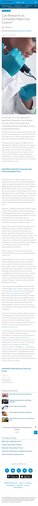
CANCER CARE (6, 10)
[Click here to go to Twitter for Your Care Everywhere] (13, 470)
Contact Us (26, 485)
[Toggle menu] (35, 2)
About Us (21, 483)
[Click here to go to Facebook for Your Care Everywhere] (7, 470)
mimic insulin (12, 293)
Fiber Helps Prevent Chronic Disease (20, 394)
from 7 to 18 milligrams (16, 347)
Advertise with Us (18, 487)
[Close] (35, 427)
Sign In (19, 2)
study (16, 209)
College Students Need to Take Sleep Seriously (20, 401)
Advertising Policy (11, 485)
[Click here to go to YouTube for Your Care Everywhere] (30, 470)
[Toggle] (35, 432)
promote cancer (12, 327)
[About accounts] (23, 2)
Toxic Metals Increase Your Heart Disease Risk (21, 419)
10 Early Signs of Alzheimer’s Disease (20, 412)
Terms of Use (20, 485)
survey (14, 147)
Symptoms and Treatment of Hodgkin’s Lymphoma (17, 451)
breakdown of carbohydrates (14, 291)
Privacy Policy (28, 483)
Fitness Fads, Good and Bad (17, 406)
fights (7, 271)
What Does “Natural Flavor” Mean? (12, 448)
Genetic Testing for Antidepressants (13, 454)
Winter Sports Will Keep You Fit (11, 441)
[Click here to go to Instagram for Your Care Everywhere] (19, 470)
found (29, 198)
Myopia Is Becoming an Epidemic (12, 444)
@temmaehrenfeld (21, 30)
